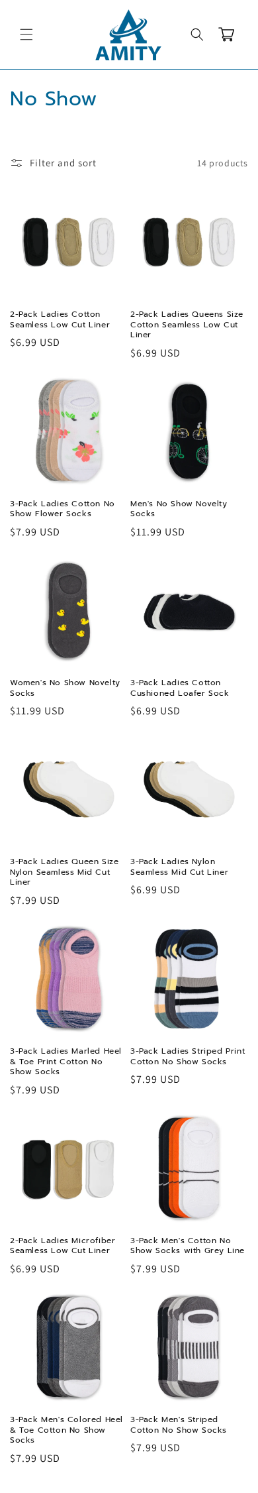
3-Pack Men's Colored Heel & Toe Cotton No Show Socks (66, 1430)
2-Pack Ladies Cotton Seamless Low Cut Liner (60, 319)
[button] (26, 34)
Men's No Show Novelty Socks (179, 509)
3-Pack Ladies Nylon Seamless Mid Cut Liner (179, 867)
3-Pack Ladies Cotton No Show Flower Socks (62, 509)
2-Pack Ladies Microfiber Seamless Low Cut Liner (62, 1246)
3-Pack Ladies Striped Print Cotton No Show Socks (187, 1056)
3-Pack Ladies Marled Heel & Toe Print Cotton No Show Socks (66, 1062)
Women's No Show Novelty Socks (65, 688)
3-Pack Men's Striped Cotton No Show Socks (178, 1425)
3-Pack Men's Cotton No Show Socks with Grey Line (187, 1246)
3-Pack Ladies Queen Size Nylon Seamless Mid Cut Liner (64, 872)
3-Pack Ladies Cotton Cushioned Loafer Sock (180, 688)
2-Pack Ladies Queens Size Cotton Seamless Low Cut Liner (186, 325)
